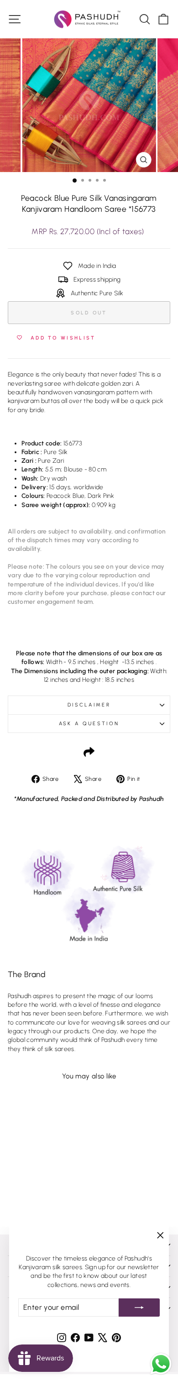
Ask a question (89, 724)
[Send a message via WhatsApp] (160, 1363)
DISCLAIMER (89, 705)
